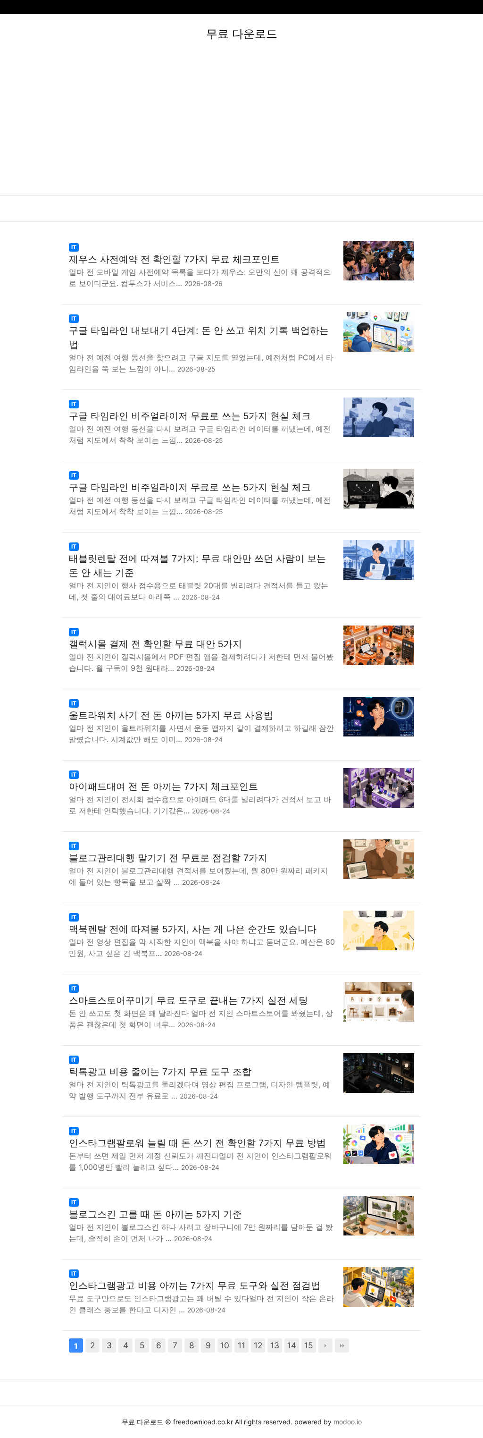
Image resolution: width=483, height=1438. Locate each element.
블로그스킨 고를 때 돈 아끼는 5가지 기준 (155, 1214)
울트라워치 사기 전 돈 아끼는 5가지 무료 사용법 (171, 715)
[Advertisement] (241, 125)
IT (73, 247)
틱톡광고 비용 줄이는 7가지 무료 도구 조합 (160, 1071)
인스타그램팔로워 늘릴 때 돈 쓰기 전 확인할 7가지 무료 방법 (197, 1143)
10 (224, 1345)
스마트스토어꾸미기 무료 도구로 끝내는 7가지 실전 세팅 (188, 1000)
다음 (325, 1345)
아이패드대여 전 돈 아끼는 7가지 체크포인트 (163, 786)
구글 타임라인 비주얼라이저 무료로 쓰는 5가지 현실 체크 (190, 416)
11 (241, 1345)
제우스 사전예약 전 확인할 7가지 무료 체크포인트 (174, 259)
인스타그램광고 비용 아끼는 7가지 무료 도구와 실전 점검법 (194, 1285)
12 (258, 1345)
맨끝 (342, 1345)
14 (291, 1345)
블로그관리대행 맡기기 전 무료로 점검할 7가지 (168, 858)
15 (308, 1345)
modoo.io (347, 1422)
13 (274, 1345)
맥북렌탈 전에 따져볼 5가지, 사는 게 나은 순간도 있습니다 (192, 929)
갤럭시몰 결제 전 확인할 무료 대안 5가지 (155, 644)
